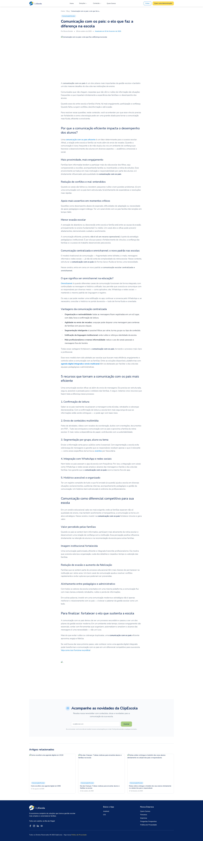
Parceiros (143, 815)
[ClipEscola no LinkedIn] (38, 826)
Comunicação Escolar (68, 16)
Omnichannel (66, 283)
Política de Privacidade (148, 825)
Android (106, 811)
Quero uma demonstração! (163, 3)
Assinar (126, 724)
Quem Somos (111, 3)
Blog (68, 11)
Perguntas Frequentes (148, 821)
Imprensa (143, 818)
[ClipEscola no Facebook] (30, 826)
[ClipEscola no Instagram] (34, 826)
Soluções (82, 3)
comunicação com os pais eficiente (80, 139)
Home (72, 3)
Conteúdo (96, 3)
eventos (98, 451)
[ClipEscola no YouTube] (42, 826)
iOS (104, 815)
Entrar (147, 3)
